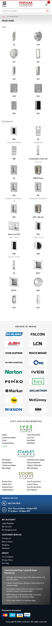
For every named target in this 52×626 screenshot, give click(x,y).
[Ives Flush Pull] (14, 36)
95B (14, 254)
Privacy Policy (7, 560)
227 (38, 79)
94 (14, 178)
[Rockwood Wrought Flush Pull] (14, 299)
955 (38, 96)
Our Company (7, 557)
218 (38, 45)
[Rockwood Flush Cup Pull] (38, 282)
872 (38, 308)
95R (38, 254)
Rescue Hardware (33, 463)
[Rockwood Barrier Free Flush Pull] (38, 265)
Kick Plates (31, 440)
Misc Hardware (32, 468)
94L (38, 195)
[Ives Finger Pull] (38, 36)
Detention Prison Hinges (36, 460)
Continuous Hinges (9, 438)
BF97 (38, 273)
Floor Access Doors (34, 487)
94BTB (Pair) (38, 178)
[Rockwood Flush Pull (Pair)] (38, 170)
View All (4, 446)
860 (38, 290)
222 (38, 62)
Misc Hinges (6, 468)
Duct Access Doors (34, 482)
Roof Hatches (32, 490)
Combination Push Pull (38, 159)
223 (14, 79)
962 (38, 113)
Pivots (4, 440)
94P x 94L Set (38, 217)
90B (14, 159)
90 (38, 139)
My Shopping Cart (9, 530)
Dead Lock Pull (14, 234)
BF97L (14, 290)
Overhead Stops (8, 443)
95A (38, 234)
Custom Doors (32, 484)
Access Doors (7, 482)
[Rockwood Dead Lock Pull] (14, 226)
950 (14, 96)
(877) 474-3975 (14, 503)
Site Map (5, 563)
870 (14, 308)
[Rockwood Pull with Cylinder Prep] (38, 131)
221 (14, 62)
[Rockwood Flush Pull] (14, 170)
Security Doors (7, 487)
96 (14, 273)
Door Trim (30, 438)
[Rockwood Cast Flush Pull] (38, 299)
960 (14, 113)
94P (14, 217)
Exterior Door (6, 484)
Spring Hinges (7, 463)
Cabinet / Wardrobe (34, 465)
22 (14, 45)
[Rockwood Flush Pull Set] (38, 209)
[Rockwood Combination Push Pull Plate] (38, 150)
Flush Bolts (31, 443)
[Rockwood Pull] (14, 150)
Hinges (4, 435)
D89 (14, 139)
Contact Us (6, 538)
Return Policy (7, 542)
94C (14, 195)
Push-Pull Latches (33, 435)
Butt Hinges (6, 460)
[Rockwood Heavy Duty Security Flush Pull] (14, 131)
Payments (6, 548)
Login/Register (8, 523)
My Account (7, 526)
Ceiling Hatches (7, 490)
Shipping (5, 545)
